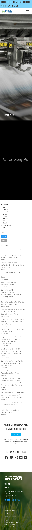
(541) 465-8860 (12, 499)
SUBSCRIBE (16, 434)
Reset (4, 240)
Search (4, 236)
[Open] (27, 11)
